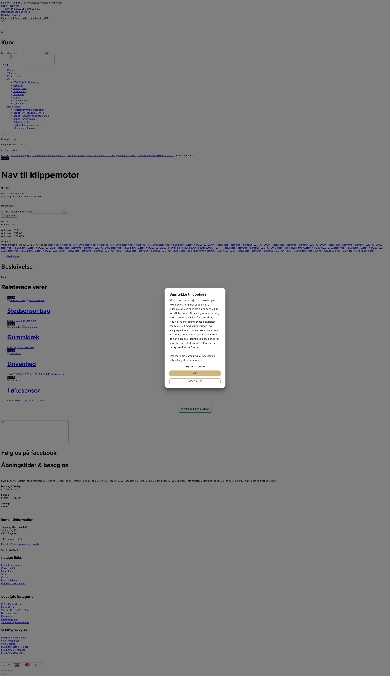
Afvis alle (195, 381)
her (201, 360)
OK (195, 373)
